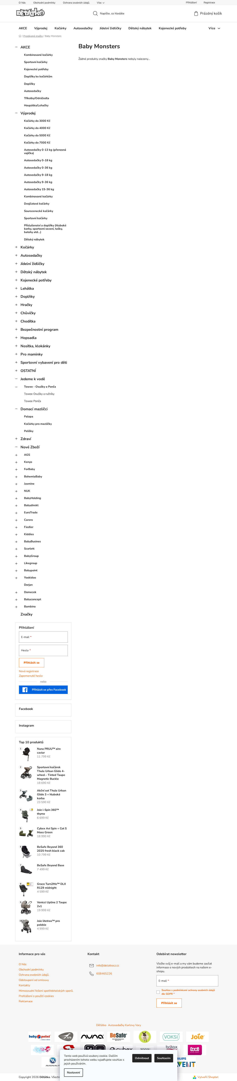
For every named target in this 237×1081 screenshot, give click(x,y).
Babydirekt (31, 505)
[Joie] (197, 1037)
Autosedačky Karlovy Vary (124, 1025)
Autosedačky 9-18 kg (38, 175)
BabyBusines (32, 541)
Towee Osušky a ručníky (39, 394)
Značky (26, 614)
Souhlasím (164, 1058)
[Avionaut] (52, 1062)
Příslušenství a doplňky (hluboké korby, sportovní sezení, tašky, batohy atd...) (45, 229)
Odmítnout (142, 1058)
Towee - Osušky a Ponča (40, 387)
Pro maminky (32, 354)
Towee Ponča (32, 401)
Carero (28, 520)
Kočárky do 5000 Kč (37, 135)
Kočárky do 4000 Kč (37, 128)
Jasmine (29, 484)
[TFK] (66, 1037)
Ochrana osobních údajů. (76, 2)
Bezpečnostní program (39, 329)
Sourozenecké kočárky (38, 211)
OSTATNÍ (28, 370)
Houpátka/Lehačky (36, 105)
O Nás (22, 2)
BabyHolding (32, 498)
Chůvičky (28, 313)
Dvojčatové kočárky (36, 204)
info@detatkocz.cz (107, 965)
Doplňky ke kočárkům (38, 76)
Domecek (30, 592)
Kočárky (27, 247)
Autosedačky (32, 91)
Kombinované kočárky (38, 55)
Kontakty (24, 985)
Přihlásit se (31, 663)
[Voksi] (171, 1037)
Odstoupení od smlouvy (34, 980)
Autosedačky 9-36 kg (38, 182)
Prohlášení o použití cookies (36, 996)
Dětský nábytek (34, 239)
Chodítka (28, 321)
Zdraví (26, 438)
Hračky (26, 304)
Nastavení (73, 1073)
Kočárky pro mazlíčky (38, 424)
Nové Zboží (30, 447)
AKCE (25, 47)
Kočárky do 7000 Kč (37, 143)
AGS (27, 455)
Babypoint (30, 570)
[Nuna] (92, 1037)
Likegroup (30, 563)
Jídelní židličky (32, 263)
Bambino (30, 606)
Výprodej (28, 113)
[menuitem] (23, 28)
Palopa (28, 416)
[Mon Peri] (42, 1050)
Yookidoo (30, 578)
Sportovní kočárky (35, 62)
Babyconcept (32, 599)
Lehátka (27, 288)
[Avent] (184, 1062)
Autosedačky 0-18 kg (38, 160)
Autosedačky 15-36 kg (39, 189)
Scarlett (29, 549)
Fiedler (28, 527)
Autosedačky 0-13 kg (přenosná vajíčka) (45, 151)
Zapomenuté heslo (31, 676)
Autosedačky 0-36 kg (38, 168)
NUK (27, 491)
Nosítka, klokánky (35, 346)
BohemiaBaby (33, 476)
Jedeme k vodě (33, 379)
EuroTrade (31, 512)
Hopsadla (28, 337)
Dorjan (28, 585)
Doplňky (29, 84)
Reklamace (26, 1001)
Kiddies (29, 534)
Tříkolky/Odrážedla (36, 98)
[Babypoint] (39, 1037)
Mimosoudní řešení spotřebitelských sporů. (46, 991)
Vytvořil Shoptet (208, 1077)
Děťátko (101, 1025)
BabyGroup (31, 556)
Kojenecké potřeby (36, 69)
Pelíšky (28, 431)
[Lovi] (194, 1050)
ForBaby (29, 469)
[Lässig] (144, 1037)
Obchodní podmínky (44, 2)
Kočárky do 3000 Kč (37, 121)
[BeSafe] (118, 1037)
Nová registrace (29, 671)
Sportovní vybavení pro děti (44, 362)
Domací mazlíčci (34, 409)
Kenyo (28, 462)
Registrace (209, 2)
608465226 (104, 974)
